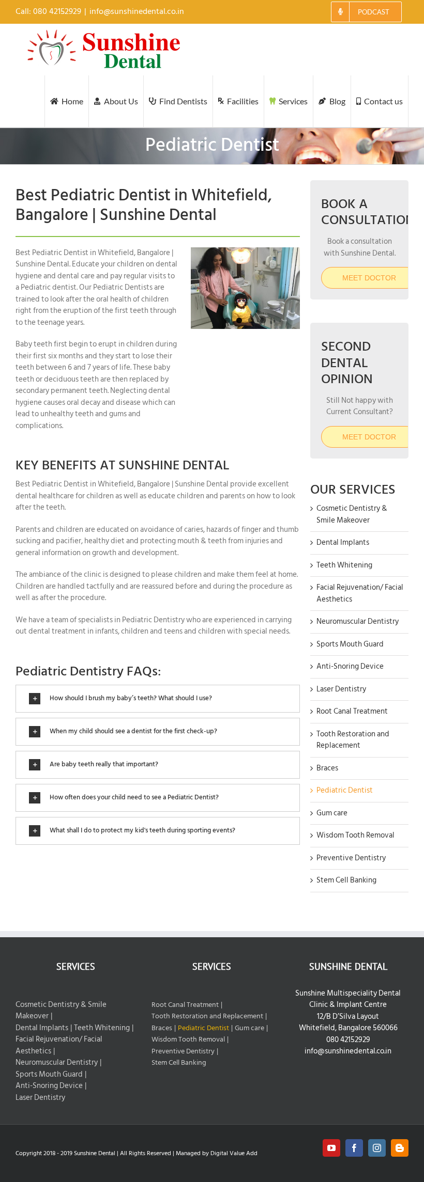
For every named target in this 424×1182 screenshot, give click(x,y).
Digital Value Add (234, 1153)
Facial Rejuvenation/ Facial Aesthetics (359, 593)
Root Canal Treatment (352, 711)
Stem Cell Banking (346, 880)
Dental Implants (342, 542)
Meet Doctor (369, 278)
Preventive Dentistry (351, 858)
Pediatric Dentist (344, 790)
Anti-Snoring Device (350, 666)
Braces (327, 768)
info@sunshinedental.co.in (136, 11)
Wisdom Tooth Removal (355, 835)
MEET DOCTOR (369, 437)
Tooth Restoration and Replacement (352, 740)
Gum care (331, 813)
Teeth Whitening (344, 565)
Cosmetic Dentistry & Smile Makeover (351, 514)
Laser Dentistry (341, 689)
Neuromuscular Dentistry (357, 621)
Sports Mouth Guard (350, 644)
